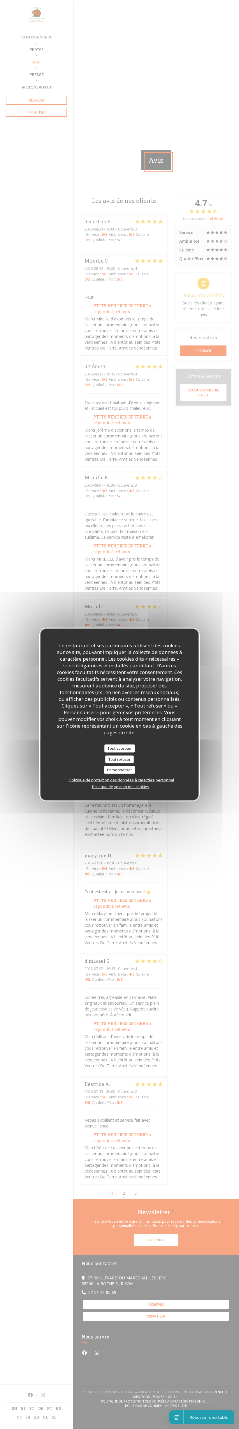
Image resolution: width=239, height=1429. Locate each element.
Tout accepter (120, 748)
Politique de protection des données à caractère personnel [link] (121, 779)
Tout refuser (119, 759)
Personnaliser (119, 769)
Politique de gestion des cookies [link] (120, 786)
